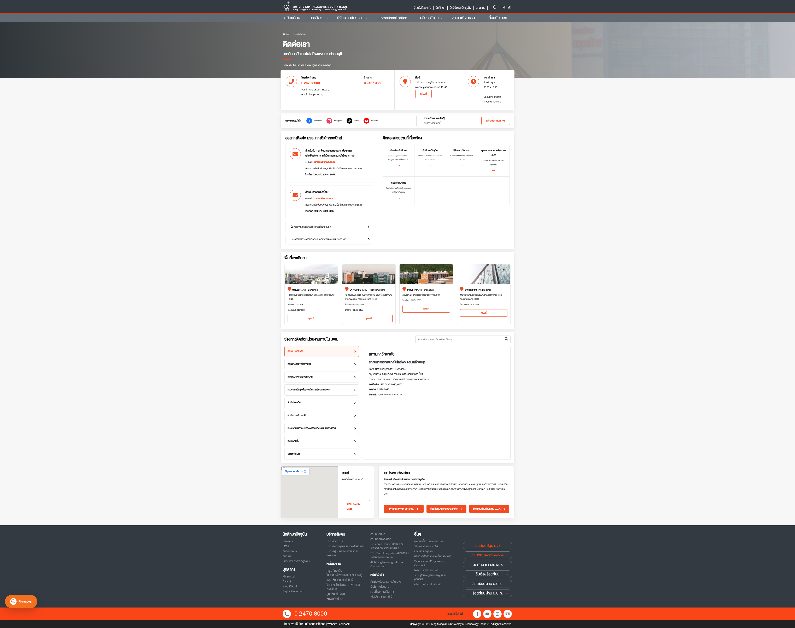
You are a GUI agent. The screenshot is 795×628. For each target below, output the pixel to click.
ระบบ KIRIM (290, 586)
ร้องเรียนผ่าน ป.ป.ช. (487, 583)
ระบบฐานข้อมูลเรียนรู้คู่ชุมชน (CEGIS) (430, 577)
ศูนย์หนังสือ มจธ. (336, 593)
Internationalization (391, 17)
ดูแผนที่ (423, 94)
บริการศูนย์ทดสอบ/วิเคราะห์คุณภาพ (342, 553)
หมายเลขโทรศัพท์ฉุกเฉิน (296, 561)
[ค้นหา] (506, 339)
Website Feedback (338, 624)
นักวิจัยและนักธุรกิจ (460, 8)
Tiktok (356, 120)
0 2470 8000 (310, 614)
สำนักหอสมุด (377, 534)
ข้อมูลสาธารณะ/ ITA (426, 546)
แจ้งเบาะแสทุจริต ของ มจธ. (401, 509)
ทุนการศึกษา (290, 551)
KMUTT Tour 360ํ (381, 596)
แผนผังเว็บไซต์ (455, 613)
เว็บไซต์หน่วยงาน (379, 586)
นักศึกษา (440, 8)
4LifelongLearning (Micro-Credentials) (386, 564)
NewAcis (288, 541)
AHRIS (287, 581)
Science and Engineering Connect (429, 563)
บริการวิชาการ (334, 541)
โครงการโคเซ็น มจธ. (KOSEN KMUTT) (343, 586)
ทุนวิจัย (287, 556)
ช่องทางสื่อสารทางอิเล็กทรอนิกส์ (432, 556)
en (509, 7)
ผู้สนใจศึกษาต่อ (422, 8)
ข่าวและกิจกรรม (463, 17)
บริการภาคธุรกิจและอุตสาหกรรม (345, 546)
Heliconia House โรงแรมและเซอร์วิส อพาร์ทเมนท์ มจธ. (386, 546)
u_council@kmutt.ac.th (390, 394)
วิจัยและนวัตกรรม (350, 17)
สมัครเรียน (292, 17)
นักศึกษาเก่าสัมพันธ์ (488, 564)
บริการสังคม (429, 17)
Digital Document (293, 591)
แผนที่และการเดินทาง (382, 591)
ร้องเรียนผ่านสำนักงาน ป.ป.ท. (487, 509)
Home (288, 34)
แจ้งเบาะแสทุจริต (423, 551)
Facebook (318, 120)
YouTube (374, 120)
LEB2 (286, 546)
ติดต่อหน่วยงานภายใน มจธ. (386, 581)
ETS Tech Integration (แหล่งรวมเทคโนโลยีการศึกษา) (389, 555)
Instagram (338, 120)
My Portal (289, 576)
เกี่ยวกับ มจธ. (498, 17)
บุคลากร (480, 8)
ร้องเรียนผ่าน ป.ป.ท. (487, 593)
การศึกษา (317, 17)
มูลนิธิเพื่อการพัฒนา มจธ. (429, 541)
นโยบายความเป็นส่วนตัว (427, 584)
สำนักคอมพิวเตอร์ (380, 539)
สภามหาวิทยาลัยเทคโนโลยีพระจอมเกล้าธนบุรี (397, 362)
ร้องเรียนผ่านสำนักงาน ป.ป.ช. (444, 509)
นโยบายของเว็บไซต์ (293, 624)
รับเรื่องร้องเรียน (488, 574)
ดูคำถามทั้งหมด (493, 121)
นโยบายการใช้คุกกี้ (315, 624)
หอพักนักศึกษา (334, 598)
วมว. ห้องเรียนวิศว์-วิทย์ (339, 579)
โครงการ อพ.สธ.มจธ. (426, 570)
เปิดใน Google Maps (353, 506)
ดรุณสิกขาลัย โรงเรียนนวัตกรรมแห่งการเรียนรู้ (344, 572)
